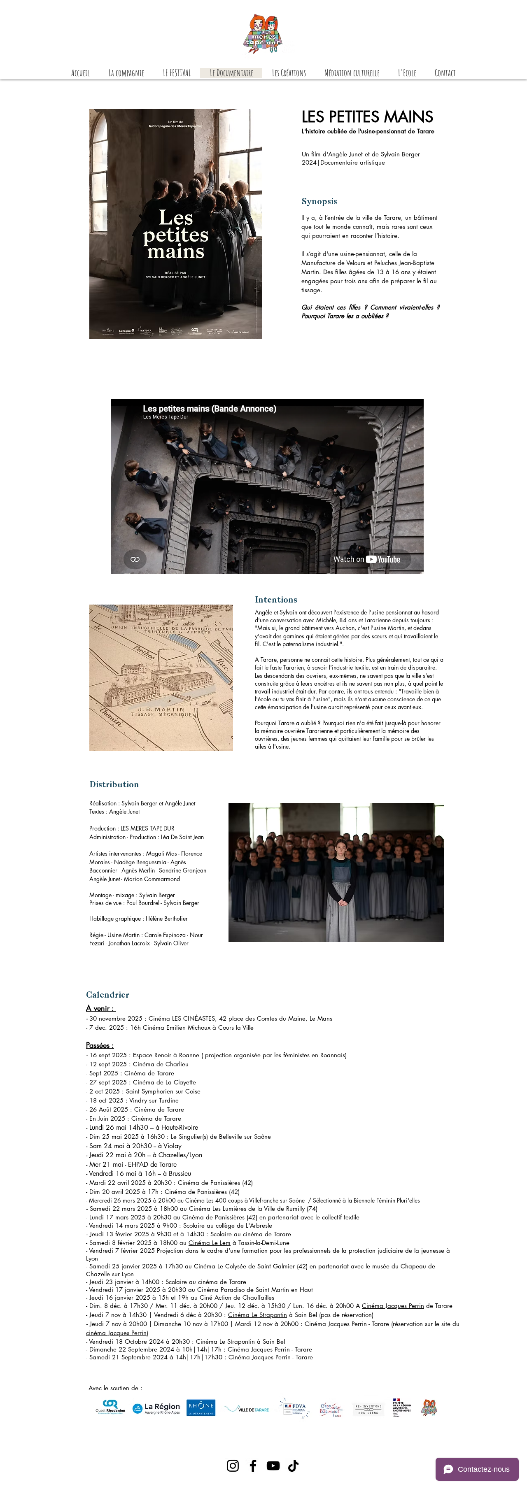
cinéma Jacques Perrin (116, 1333)
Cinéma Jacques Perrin (393, 1306)
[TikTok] (293, 1466)
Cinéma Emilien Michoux (177, 1027)
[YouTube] (273, 1466)
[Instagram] (233, 1466)
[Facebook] (253, 1466)
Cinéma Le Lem (210, 1243)
